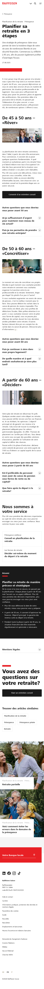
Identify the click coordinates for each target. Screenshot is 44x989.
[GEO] (34, 855)
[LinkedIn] (4, 873)
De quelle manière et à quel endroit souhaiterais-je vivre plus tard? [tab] (19, 361)
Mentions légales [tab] (11, 649)
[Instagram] (14, 873)
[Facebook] (9, 873)
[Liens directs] (30, 3)
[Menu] (40, 3)
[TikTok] (19, 873)
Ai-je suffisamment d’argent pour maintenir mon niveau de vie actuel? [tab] (18, 221)
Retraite (7, 729)
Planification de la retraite (15, 716)
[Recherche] (35, 3)
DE (3, 972)
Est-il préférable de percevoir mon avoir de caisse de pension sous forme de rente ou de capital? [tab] (19, 477)
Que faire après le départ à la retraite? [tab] (18, 489)
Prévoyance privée (27, 722)
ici (15, 329)
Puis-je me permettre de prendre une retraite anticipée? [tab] (19, 231)
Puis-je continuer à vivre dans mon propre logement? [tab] (18, 350)
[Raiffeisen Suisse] (10, 3)
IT (11, 972)
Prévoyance (9, 722)
